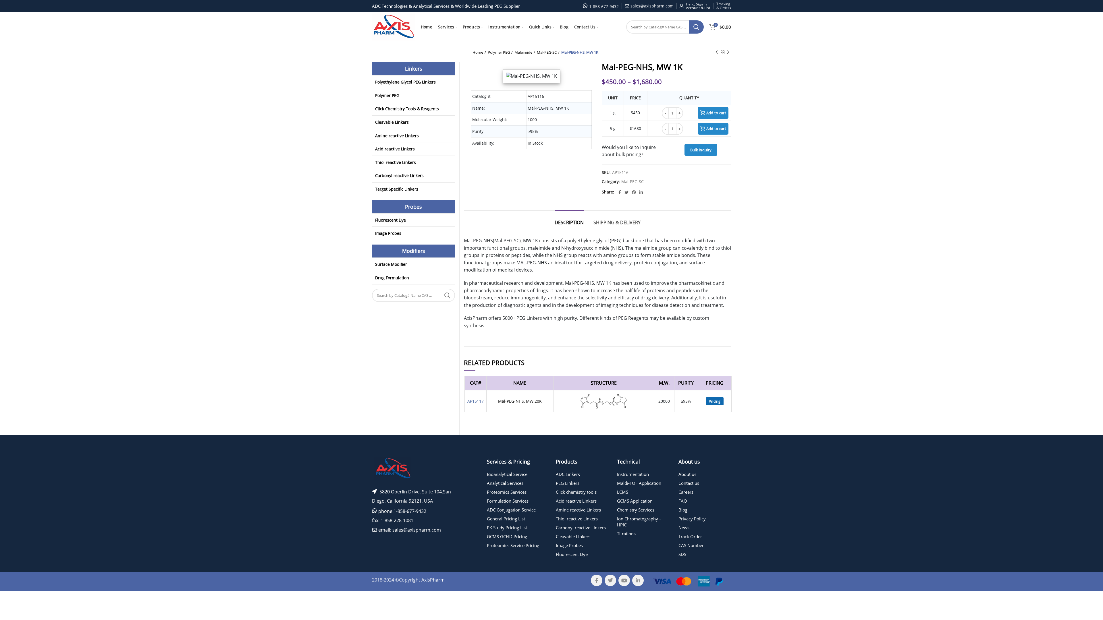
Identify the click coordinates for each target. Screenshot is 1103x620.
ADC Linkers (568, 474)
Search (696, 27)
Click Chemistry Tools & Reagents (407, 108)
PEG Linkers (567, 483)
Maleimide (523, 52)
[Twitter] (626, 192)
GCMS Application (635, 501)
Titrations (626, 533)
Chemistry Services (635, 510)
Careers (685, 492)
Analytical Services (505, 483)
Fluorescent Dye (390, 220)
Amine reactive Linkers (397, 135)
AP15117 (475, 401)
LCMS (622, 492)
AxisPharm (433, 580)
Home (478, 52)
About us (687, 474)
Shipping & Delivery (617, 222)
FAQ (682, 501)
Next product (728, 52)
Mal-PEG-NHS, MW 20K (520, 401)
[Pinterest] (634, 192)
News (683, 527)
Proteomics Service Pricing (513, 545)
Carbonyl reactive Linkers (399, 175)
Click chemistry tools (576, 492)
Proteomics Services (507, 492)
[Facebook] (620, 192)
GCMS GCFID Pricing (507, 536)
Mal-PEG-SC (547, 52)
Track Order (690, 536)
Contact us (688, 483)
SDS (682, 554)
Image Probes (388, 233)
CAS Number (691, 545)
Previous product (717, 52)
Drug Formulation (392, 277)
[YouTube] (624, 580)
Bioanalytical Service (507, 474)
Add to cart (716, 112)
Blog (682, 510)
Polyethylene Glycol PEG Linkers (405, 82)
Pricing (715, 401)
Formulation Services (508, 501)
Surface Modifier (391, 264)
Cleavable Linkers (392, 122)
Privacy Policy (692, 519)
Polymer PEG (499, 52)
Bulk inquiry (701, 149)
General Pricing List (506, 519)
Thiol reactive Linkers (395, 162)
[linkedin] (641, 192)
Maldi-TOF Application (639, 483)
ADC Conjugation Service (511, 510)
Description (569, 222)
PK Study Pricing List (507, 527)
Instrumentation (633, 474)
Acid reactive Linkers (395, 149)
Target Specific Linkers (396, 189)
